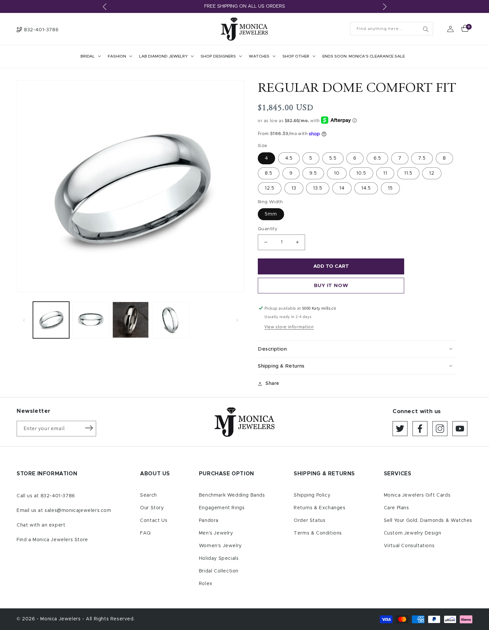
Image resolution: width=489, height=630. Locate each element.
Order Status (309, 520)
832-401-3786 (58, 496)
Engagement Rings (222, 508)
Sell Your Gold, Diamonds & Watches (428, 520)
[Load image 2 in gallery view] (91, 320)
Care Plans (396, 508)
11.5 (408, 173)
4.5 (289, 158)
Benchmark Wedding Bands (232, 495)
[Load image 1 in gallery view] (51, 320)
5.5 (333, 158)
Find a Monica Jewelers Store (52, 540)
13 (293, 188)
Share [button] (272, 383)
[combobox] (391, 28)
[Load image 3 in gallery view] (130, 320)
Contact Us (153, 520)
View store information (289, 327)
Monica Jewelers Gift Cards (417, 495)
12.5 (269, 188)
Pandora (209, 520)
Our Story (152, 508)
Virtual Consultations (409, 546)
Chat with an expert (41, 525)
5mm (271, 214)
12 (431, 173)
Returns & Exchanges (319, 508)
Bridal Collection (219, 571)
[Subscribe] (89, 428)
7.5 (422, 158)
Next (384, 6)
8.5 (268, 173)
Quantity (267, 229)
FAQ (145, 533)
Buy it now (331, 285)
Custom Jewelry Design (412, 533)
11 (385, 173)
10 (337, 173)
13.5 (317, 188)
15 (390, 188)
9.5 (313, 173)
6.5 (377, 158)
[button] (90, 56)
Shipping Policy (312, 495)
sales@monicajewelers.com (78, 510)
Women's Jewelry (220, 546)
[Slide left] (24, 320)
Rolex (206, 583)
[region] (244, 6)
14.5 (366, 188)
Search (148, 495)
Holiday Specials (219, 558)
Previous (104, 6)
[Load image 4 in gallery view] (170, 320)
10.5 (361, 173)
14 (342, 188)
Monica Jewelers (61, 619)
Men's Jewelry (216, 533)
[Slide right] (237, 320)
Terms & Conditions (318, 533)
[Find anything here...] (425, 29)
